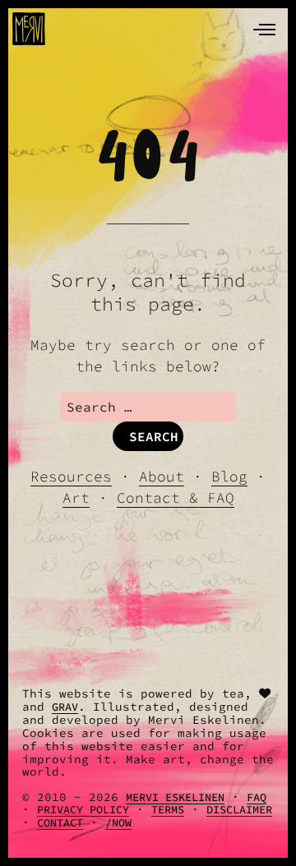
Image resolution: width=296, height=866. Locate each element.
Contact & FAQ (175, 498)
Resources (71, 477)
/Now (118, 823)
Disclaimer (239, 810)
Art (76, 498)
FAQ (256, 797)
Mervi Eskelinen (175, 797)
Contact (60, 823)
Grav (65, 707)
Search (153, 436)
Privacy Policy (83, 810)
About (161, 477)
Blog (229, 477)
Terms (167, 810)
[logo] (28, 28)
